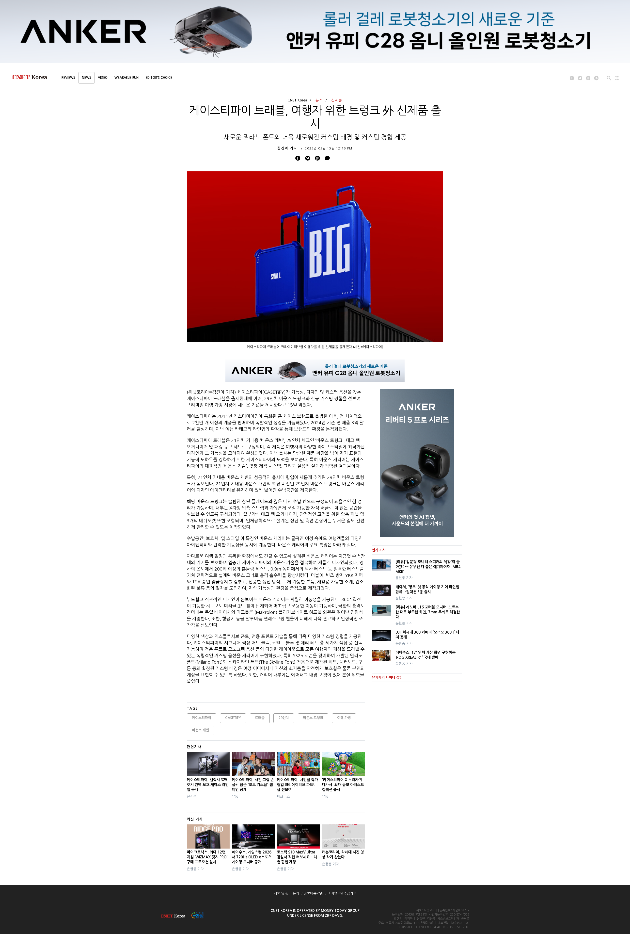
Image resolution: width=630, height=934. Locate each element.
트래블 (260, 718)
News (86, 77)
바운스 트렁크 (313, 718)
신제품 (336, 100)
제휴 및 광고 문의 (286, 893)
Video (103, 77)
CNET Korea (297, 100)
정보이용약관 (313, 893)
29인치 (284, 718)
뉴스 (319, 100)
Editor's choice (158, 77)
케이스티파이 (201, 718)
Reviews (68, 77)
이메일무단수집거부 (342, 893)
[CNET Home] (32, 78)
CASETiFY (233, 718)
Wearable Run (126, 77)
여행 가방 (344, 718)
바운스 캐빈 (200, 730)
